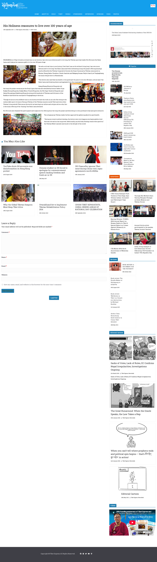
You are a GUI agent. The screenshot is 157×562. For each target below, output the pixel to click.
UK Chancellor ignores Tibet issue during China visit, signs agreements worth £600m (88, 168)
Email (4, 266)
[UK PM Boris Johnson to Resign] (116, 88)
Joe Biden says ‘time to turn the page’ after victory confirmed (129, 148)
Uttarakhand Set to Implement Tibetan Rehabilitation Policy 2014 (53, 207)
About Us (45, 14)
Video (108, 14)
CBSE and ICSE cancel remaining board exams (129, 135)
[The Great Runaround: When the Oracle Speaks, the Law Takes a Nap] (132, 395)
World (67, 14)
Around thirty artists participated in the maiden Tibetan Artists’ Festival (143, 227)
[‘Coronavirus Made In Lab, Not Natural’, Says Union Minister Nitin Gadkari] (116, 160)
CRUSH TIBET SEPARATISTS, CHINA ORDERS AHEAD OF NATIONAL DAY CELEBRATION (88, 207)
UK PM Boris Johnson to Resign (128, 88)
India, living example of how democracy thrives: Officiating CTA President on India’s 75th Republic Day (129, 118)
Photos (116, 14)
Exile (54, 14)
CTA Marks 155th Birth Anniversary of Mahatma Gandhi (119, 251)
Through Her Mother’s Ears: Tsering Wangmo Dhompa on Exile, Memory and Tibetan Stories (143, 199)
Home (37, 14)
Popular (133, 66)
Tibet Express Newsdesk (22, 29)
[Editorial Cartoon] (132, 478)
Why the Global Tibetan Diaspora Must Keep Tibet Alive (17, 205)
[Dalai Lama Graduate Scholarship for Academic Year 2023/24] (130, 53)
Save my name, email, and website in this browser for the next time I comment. (33, 285)
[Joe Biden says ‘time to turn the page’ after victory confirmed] (116, 147)
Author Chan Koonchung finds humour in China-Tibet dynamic (116, 318)
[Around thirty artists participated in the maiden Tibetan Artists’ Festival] (144, 211)
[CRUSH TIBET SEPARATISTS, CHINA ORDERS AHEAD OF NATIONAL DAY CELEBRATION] (90, 185)
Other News (77, 14)
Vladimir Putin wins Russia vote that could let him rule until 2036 (129, 101)
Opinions (100, 14)
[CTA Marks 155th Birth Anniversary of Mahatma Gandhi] (120, 239)
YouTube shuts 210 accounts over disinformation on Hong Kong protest (18, 168)
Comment (5, 232)
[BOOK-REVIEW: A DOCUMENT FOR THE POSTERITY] (115, 269)
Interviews (89, 14)
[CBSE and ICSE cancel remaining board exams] (116, 135)
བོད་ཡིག (153, 6)
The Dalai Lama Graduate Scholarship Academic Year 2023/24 (131, 32)
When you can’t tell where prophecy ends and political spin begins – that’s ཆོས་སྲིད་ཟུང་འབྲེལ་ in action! (132, 454)
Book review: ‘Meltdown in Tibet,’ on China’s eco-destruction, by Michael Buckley (116, 299)
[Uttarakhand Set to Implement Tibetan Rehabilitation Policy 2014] (54, 185)
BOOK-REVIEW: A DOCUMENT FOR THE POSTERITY (128, 267)
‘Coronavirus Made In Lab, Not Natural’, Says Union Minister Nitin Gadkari (129, 162)
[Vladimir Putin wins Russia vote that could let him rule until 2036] (116, 100)
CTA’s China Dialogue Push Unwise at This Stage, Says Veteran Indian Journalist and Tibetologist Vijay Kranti (120, 198)
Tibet (60, 14)
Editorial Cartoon (130, 493)
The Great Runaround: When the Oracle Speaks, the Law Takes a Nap (131, 412)
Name (4, 257)
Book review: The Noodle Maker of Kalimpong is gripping (116, 281)
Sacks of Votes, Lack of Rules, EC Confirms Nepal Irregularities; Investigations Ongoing (132, 366)
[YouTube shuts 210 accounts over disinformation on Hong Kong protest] (18, 147)
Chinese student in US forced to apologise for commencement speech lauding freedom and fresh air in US (53, 171)
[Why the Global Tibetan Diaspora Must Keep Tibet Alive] (18, 185)
